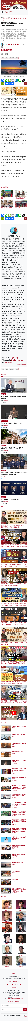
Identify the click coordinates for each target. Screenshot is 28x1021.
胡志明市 (12, 57)
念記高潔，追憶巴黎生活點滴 (19, 726)
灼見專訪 (3, 394)
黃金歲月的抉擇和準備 (17, 862)
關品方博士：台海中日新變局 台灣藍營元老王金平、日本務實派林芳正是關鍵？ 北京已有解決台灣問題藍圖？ (13, 624)
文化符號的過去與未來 (17, 751)
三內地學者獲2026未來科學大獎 (10, 499)
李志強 (13, 881)
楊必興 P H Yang (14, 44)
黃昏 (7, 57)
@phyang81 (9, 362)
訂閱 (25, 1009)
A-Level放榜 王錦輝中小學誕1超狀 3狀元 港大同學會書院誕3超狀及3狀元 (19, 804)
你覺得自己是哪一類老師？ (18, 734)
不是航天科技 (15, 879)
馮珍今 (13, 727)
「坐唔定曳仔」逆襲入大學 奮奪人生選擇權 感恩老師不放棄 (19, 770)
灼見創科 (3, 497)
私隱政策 (25, 1016)
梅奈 (17, 57)
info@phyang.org (17, 360)
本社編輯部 (5, 400)
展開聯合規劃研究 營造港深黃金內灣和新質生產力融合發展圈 (19, 821)
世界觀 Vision (6, 50)
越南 (3, 57)
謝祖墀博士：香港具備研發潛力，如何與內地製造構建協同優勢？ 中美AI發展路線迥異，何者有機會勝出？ (14, 702)
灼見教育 (3, 445)
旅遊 (9, 17)
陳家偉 (13, 746)
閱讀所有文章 (21, 364)
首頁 (2, 17)
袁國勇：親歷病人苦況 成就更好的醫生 (11, 423)
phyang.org (14, 358)
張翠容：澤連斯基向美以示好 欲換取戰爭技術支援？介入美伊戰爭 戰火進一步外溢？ (19, 890)
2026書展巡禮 (4, 420)
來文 (13, 848)
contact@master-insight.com (15, 998)
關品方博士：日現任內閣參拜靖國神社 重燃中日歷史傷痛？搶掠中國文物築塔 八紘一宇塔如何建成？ (13, 566)
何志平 (13, 753)
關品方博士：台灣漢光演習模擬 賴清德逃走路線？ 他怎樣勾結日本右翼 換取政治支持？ (19, 813)
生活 (5, 17)
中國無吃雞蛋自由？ (17, 871)
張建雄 (13, 864)
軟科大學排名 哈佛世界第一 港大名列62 (12, 448)
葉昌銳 (13, 736)
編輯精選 (14, 824)
